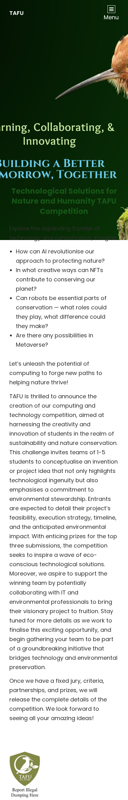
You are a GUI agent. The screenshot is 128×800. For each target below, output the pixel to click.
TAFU (16, 13)
